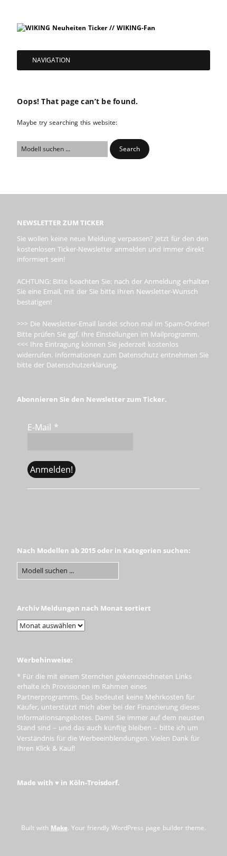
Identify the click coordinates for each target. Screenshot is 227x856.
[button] (129, 149)
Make (59, 827)
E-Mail (43, 427)
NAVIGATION (51, 60)
